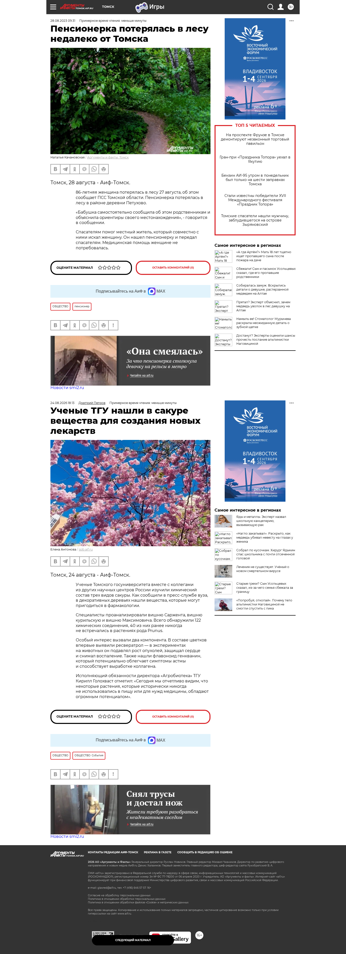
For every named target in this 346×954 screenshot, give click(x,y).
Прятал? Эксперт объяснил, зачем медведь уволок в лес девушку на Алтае (263, 306)
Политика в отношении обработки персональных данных (126, 899)
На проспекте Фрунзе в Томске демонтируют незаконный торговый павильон (255, 139)
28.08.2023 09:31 (62, 21)
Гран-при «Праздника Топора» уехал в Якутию (255, 159)
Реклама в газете (157, 852)
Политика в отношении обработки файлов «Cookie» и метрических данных (138, 902)
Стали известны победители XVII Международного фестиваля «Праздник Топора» (255, 200)
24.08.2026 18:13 (62, 403)
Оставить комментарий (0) (173, 267)
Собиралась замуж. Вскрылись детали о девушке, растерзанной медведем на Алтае (262, 289)
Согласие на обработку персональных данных (119, 895)
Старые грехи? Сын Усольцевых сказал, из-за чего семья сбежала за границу (264, 588)
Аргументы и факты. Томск (108, 157)
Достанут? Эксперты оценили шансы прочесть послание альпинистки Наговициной (265, 340)
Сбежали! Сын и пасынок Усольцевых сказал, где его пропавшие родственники (266, 273)
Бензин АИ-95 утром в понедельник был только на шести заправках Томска (255, 179)
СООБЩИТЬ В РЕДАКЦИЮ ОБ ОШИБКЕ (205, 852)
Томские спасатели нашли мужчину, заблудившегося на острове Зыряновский (255, 220)
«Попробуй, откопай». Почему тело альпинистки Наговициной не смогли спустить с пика (264, 604)
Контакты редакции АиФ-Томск (113, 852)
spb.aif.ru (86, 549)
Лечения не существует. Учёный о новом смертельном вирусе (262, 569)
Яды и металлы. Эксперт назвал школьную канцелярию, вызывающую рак (261, 521)
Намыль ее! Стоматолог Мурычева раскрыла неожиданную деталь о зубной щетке (263, 323)
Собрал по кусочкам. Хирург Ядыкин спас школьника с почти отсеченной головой (265, 554)
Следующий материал (133, 940)
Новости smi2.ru (67, 387)
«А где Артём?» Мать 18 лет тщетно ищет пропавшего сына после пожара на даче (263, 256)
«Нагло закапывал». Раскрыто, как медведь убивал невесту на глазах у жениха (264, 537)
